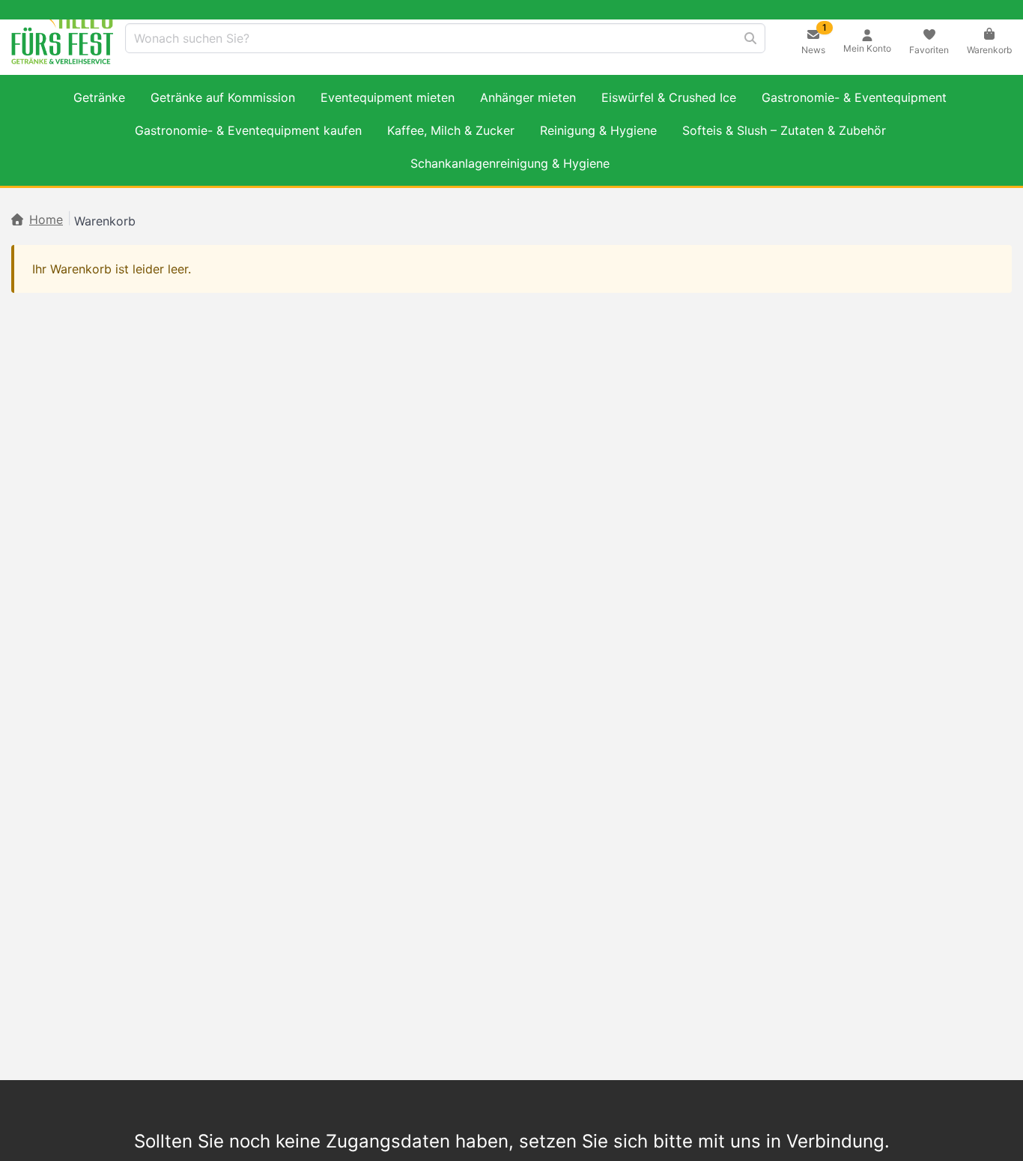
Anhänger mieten (528, 97)
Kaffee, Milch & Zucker (450, 130)
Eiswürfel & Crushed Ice (668, 97)
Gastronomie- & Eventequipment (854, 97)
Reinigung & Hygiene (598, 130)
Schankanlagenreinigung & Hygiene (510, 163)
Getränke (99, 97)
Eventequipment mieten (388, 97)
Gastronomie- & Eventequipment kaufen (248, 130)
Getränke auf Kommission (223, 97)
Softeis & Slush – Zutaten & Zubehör (784, 130)
